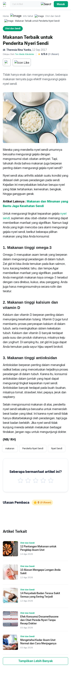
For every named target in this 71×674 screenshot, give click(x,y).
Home (6, 16)
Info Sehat (28, 16)
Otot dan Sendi (52, 16)
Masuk (61, 4)
